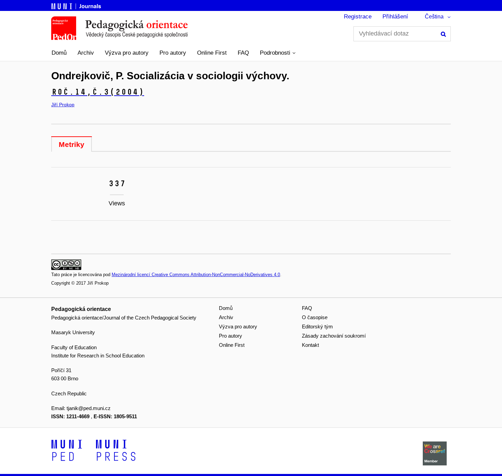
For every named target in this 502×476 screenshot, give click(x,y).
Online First (212, 53)
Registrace (358, 16)
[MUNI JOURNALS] (76, 5)
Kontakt (310, 345)
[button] (277, 52)
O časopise (314, 317)
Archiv (86, 53)
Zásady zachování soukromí (334, 336)
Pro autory (172, 53)
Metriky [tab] (71, 144)
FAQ (243, 53)
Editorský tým (317, 326)
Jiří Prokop (62, 104)
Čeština (434, 16)
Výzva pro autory (127, 53)
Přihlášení (395, 16)
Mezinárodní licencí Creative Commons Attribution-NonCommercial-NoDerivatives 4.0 (196, 274)
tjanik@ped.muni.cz (89, 408)
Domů (59, 53)
